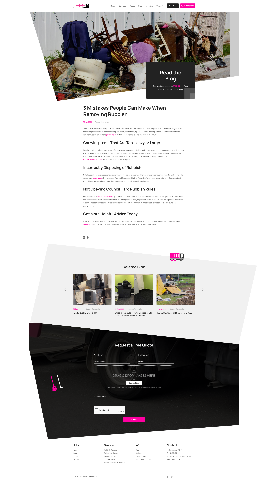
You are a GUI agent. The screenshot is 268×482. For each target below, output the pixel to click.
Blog (140, 6)
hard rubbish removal (105, 196)
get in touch (88, 224)
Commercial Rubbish (112, 456)
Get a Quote (173, 6)
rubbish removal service (92, 159)
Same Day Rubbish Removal (114, 462)
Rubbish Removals (102, 122)
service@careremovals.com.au (179, 456)
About (132, 6)
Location (149, 6)
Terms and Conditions (144, 459)
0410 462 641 (189, 6)
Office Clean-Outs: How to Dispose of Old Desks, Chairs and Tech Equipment (133, 314)
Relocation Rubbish (111, 453)
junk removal (111, 135)
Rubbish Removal (110, 450)
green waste (97, 178)
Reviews (139, 453)
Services (122, 6)
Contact (159, 6)
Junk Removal (109, 459)
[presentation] (65, 289)
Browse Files (134, 383)
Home (112, 6)
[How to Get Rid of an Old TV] (92, 289)
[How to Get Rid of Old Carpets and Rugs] (176, 289)
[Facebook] (84, 237)
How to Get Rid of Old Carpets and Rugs (174, 313)
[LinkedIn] (88, 237)
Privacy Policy (141, 456)
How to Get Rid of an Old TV (85, 313)
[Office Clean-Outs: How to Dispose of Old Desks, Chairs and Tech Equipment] (134, 289)
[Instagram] (172, 477)
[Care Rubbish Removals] (81, 6)
